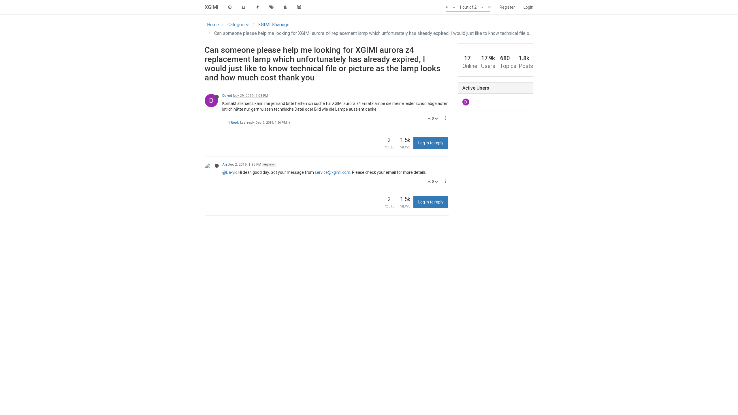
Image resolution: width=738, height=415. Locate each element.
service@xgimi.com (332, 172)
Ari (224, 165)
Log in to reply (430, 143)
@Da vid (270, 164)
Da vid (227, 96)
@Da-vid (230, 172)
